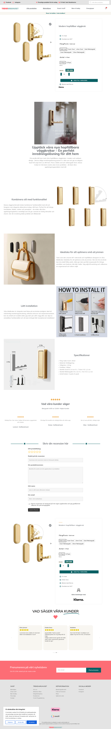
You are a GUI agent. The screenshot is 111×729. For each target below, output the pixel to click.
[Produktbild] (32, 42)
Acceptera (31, 722)
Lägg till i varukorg (80, 80)
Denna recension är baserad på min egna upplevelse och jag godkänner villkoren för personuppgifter (55, 504)
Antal (62, 57)
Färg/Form (64, 44)
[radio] (63, 49)
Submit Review (34, 510)
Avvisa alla (21, 722)
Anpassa (10, 722)
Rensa (61, 65)
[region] (21, 716)
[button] (50, 42)
